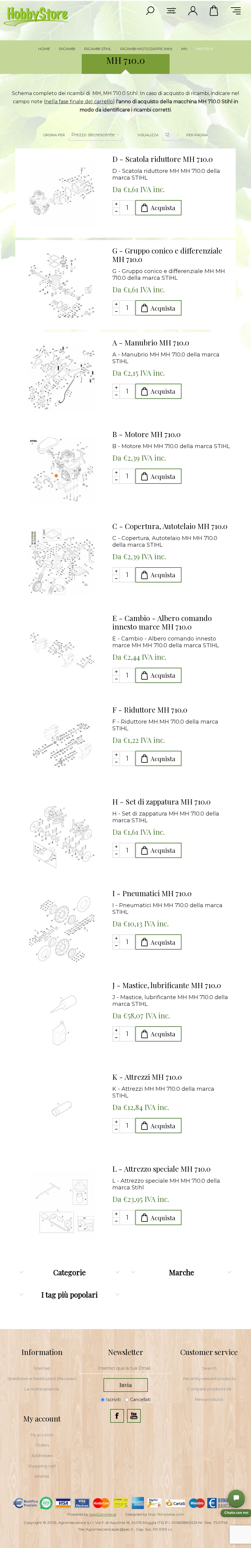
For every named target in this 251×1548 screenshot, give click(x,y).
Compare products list (209, 1388)
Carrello (214, 10)
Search (209, 1368)
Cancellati (140, 1399)
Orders (42, 1445)
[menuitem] (42, 1368)
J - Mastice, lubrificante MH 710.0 (166, 985)
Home (44, 48)
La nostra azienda (41, 1388)
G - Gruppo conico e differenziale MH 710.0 (167, 254)
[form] (125, 1368)
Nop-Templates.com (166, 1514)
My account (42, 1434)
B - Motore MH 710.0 (146, 434)
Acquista (163, 207)
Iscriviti (113, 1399)
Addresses (42, 1455)
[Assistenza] (236, 1498)
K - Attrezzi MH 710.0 (147, 1076)
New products (209, 1399)
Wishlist (42, 1476)
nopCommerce (102, 1514)
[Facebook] (117, 1416)
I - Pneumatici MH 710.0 (152, 893)
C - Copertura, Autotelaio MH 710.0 (169, 526)
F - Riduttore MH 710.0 (149, 709)
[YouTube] (134, 1416)
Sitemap (42, 1368)
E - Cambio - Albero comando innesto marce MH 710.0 (162, 622)
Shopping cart (42, 1465)
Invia (125, 1385)
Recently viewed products (209, 1378)
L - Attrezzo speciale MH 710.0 (161, 1168)
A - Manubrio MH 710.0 (150, 342)
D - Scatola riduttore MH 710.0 (162, 159)
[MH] (61, 194)
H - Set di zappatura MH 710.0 (161, 801)
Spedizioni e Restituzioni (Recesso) (42, 1378)
